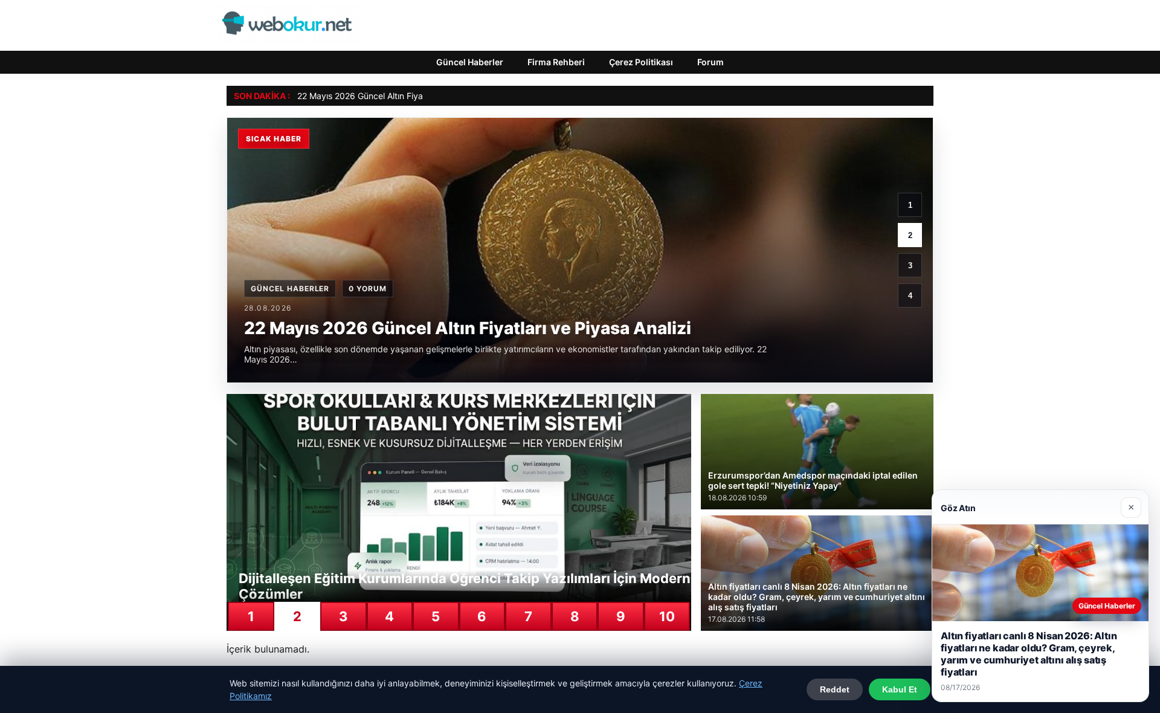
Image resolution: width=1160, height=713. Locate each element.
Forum (710, 62)
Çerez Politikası (641, 62)
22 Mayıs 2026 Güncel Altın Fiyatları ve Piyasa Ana (396, 96)
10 (667, 616)
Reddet (834, 689)
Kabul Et (899, 689)
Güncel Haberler (469, 62)
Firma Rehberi (556, 62)
